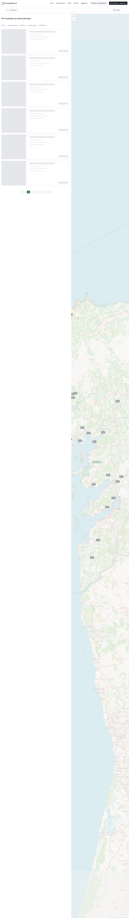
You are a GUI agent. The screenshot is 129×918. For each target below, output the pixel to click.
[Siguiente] (22, 42)
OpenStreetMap (124, 917)
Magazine (84, 3)
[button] (104, 432)
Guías (69, 3)
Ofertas (76, 3)
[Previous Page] (25, 595)
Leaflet (110, 917)
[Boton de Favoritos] (66, 32)
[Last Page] (49, 595)
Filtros (118, 10)
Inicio (52, 3)
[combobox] (57, 10)
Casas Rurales (60, 3)
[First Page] (21, 595)
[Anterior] (4, 42)
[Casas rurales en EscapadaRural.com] (9, 3)
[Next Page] (46, 595)
